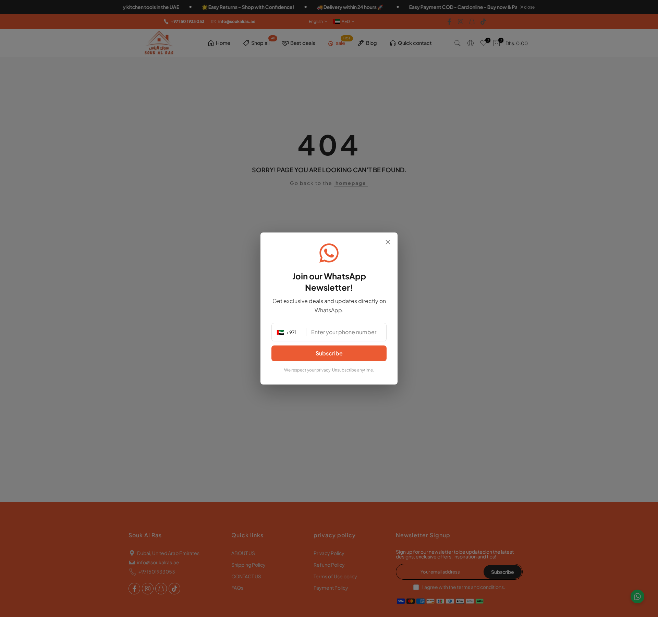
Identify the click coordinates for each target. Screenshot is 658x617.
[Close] (387, 243)
